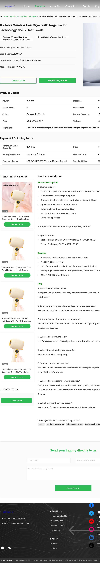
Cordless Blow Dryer (55, 424)
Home (26, 6)
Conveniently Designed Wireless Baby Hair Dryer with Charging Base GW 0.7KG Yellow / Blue (15, 219)
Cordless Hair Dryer (28, 16)
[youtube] (91, 521)
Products (40, 6)
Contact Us (71, 6)
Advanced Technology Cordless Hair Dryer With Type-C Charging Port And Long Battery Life (16, 321)
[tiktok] (91, 545)
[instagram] (91, 529)
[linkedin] (91, 537)
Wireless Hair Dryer (74, 424)
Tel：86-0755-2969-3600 (14, 519)
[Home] (10, 6)
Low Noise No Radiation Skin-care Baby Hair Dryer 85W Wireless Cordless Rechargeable (16, 372)
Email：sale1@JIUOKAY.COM (16, 523)
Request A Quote (56, 80)
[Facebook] (91, 505)
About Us (55, 6)
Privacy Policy (6, 560)
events (86, 6)
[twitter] (91, 513)
